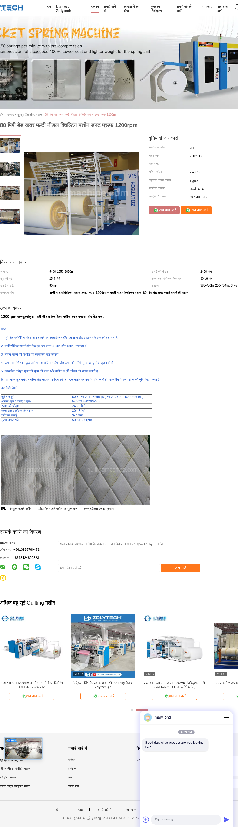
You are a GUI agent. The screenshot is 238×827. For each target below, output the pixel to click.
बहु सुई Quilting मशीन (12, 760)
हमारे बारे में (110, 9)
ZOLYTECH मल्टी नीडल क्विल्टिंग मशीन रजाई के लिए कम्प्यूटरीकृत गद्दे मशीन (32, 685)
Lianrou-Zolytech (63, 9)
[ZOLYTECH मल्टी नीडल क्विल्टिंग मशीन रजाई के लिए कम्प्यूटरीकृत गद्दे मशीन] (31, 645)
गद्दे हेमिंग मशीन (8, 777)
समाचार (207, 7)
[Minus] (226, 717)
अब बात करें (222, 9)
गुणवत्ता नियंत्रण (156, 9)
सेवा (70, 777)
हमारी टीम (73, 786)
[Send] (226, 819)
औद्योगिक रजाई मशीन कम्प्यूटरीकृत (57, 508)
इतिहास (72, 768)
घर (49, 7)
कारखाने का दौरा (131, 9)
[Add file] (146, 819)
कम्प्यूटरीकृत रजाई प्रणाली (99, 508)
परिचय (71, 760)
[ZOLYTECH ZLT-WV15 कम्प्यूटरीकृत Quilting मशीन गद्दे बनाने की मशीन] (103, 645)
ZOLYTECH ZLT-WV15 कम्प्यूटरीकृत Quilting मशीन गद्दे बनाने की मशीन (103, 685)
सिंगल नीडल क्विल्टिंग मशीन (15, 768)
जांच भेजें (180, 568)
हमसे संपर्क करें (184, 9)
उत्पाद (95, 7)
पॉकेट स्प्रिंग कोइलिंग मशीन (15, 786)
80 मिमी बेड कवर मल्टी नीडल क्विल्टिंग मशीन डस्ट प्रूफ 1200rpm (81, 114)
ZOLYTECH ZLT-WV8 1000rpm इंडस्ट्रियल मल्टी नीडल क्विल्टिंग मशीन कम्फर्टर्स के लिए (174, 685)
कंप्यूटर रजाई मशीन (20, 508)
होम (58, 809)
